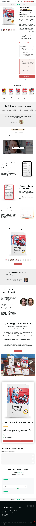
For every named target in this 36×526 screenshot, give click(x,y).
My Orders (20, 505)
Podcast (11, 507)
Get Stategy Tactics (18, 440)
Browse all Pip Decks (5, 505)
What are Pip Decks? (13, 510)
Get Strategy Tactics (18, 263)
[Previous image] (5, 244)
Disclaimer (18, 519)
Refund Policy (8, 519)
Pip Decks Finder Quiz (5, 507)
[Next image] (31, 244)
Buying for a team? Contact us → (27, 42)
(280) (11, 426)
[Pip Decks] (5, 1)
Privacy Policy (3, 519)
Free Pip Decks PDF (13, 512)
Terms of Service (13, 519)
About (11, 505)
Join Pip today (26, 76)
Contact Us (20, 507)
